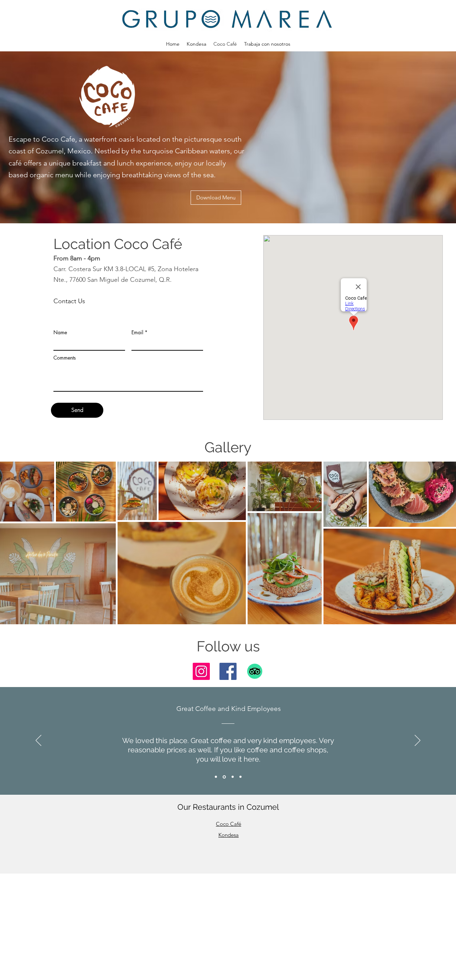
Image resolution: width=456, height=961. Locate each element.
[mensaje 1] (216, 777)
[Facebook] (228, 671)
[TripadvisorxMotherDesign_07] (254, 671)
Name (60, 332)
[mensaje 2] (224, 776)
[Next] (417, 741)
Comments (64, 357)
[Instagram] (201, 671)
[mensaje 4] (240, 777)
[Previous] (38, 741)
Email (137, 332)
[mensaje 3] (233, 777)
